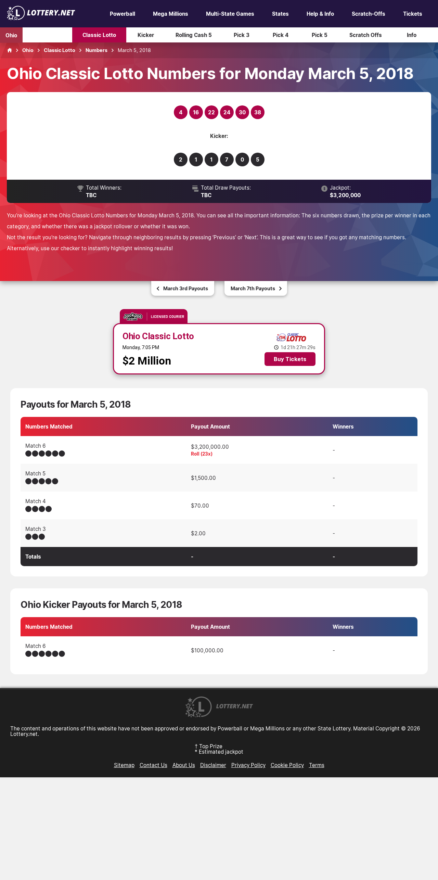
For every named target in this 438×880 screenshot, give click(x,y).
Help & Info (320, 13)
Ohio (11, 34)
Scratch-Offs (368, 13)
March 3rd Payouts (185, 288)
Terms (316, 765)
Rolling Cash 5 (194, 34)
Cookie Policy (287, 765)
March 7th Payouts (253, 288)
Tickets (412, 13)
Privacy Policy (248, 765)
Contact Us (153, 765)
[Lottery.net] (41, 18)
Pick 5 (319, 34)
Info (411, 34)
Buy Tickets (290, 359)
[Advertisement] (219, 829)
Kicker (146, 34)
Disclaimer (213, 765)
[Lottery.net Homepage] (9, 50)
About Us (183, 765)
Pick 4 (280, 34)
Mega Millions (170, 13)
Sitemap (124, 765)
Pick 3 (241, 34)
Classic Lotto (99, 34)
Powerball (122, 13)
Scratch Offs (365, 34)
